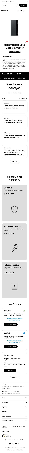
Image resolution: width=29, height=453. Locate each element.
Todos (9, 92)
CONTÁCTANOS (22, 78)
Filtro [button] (5, 98)
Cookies (8, 449)
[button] (14, 106)
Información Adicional (9, 78)
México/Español (5, 431)
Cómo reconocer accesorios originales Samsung (14, 62)
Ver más (13, 377)
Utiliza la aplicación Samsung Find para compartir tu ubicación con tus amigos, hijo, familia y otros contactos (13, 64)
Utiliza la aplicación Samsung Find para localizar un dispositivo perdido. (14, 67)
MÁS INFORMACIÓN (9, 194)
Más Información (10, 370)
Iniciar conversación (11, 324)
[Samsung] (4, 10)
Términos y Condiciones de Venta (11, 447)
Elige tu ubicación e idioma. (8, 2)
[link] (26, 42)
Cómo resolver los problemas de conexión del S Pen (14, 59)
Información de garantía (14, 51)
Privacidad (22, 447)
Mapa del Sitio (20, 449)
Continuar (23, 5)
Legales (13, 449)
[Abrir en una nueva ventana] (10, 444)
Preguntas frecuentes (17, 92)
